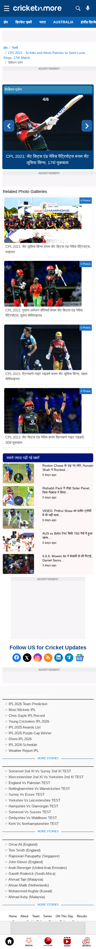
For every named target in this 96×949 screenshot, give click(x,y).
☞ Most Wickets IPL (20, 710)
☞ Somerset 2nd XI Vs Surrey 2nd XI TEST (38, 771)
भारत (42, 22)
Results (82, 916)
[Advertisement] (49, 36)
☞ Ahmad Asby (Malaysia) (25, 897)
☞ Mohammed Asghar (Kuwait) (28, 891)
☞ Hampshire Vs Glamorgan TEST (31, 806)
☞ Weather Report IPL (22, 751)
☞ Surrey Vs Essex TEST (25, 794)
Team (36, 916)
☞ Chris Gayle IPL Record (25, 716)
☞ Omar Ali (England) (21, 844)
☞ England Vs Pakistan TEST (27, 783)
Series (47, 916)
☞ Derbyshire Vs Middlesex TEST (31, 818)
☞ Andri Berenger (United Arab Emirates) (36, 868)
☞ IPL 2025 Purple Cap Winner (28, 733)
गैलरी (15, 48)
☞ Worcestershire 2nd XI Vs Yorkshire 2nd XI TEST (44, 777)
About (24, 916)
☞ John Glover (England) (24, 862)
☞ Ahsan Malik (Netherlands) (27, 885)
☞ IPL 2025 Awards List (23, 727)
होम (6, 22)
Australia (63, 22)
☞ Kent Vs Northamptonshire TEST (32, 824)
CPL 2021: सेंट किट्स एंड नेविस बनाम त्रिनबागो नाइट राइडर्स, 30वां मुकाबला (45, 440)
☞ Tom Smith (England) (23, 850)
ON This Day (64, 916)
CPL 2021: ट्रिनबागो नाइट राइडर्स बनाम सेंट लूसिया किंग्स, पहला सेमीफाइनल (46, 376)
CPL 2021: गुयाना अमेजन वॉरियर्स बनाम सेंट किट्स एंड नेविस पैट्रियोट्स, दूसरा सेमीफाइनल (44, 313)
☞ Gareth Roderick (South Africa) (30, 873)
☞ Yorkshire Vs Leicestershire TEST (32, 800)
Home (13, 916)
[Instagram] (37, 657)
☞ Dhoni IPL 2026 (18, 739)
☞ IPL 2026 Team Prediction (26, 704)
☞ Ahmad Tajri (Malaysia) (24, 879)
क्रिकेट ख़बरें (23, 22)
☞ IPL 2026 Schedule (21, 745)
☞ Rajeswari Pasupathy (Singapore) (32, 856)
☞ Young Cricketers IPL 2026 (27, 721)
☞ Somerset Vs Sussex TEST (28, 812)
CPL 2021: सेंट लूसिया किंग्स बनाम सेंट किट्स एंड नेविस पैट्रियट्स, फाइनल (48, 249)
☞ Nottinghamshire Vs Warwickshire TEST (37, 789)
